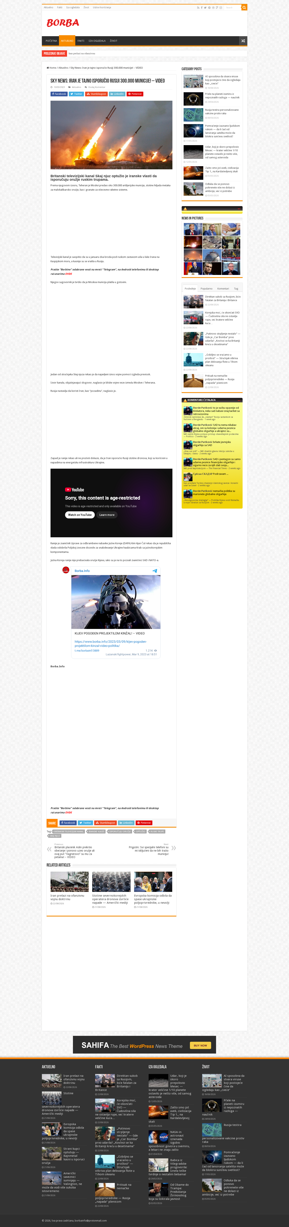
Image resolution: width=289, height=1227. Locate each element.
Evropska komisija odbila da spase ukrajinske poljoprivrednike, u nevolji (153, 899)
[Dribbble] (213, 7)
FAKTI (81, 40)
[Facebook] (202, 7)
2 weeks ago (201, 436)
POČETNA (51, 40)
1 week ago (210, 419)
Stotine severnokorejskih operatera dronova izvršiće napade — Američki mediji (110, 899)
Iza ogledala (73, 7)
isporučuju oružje (120, 831)
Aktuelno (48, 7)
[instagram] (220, 7)
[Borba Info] (63, 22)
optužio (140, 831)
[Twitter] (205, 7)
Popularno (207, 288)
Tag (236, 288)
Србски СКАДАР (203, 473)
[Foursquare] (217, 7)
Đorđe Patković (203, 407)
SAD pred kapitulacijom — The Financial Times (205, 468)
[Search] (244, 7)
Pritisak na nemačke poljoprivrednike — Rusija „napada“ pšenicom (219, 379)
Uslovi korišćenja (102, 7)
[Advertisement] (172, 23)
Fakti (59, 7)
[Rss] (198, 7)
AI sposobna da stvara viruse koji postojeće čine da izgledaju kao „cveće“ (222, 80)
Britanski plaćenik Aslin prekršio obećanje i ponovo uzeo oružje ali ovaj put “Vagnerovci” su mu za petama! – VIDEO (74, 851)
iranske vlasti (96, 831)
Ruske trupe (157, 831)
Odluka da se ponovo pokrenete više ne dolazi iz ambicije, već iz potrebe (220, 188)
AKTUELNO (67, 40)
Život (86, 7)
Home (52, 67)
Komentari (223, 288)
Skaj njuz (55, 836)
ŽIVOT (113, 40)
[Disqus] (111, 976)
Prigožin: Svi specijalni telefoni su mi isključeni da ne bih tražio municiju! (148, 849)
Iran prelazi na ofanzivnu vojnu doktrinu (67, 897)
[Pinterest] (209, 7)
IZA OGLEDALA (97, 40)
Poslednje (190, 288)
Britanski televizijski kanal (69, 831)
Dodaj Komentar (96, 87)
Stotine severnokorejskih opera (85, 53)
